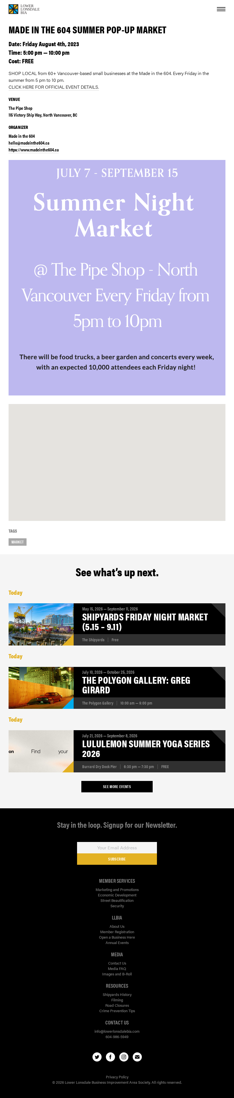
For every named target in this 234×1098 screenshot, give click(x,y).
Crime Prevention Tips (117, 1010)
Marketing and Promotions (117, 889)
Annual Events (117, 942)
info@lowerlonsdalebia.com (117, 1031)
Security (117, 905)
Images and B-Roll (117, 974)
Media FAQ (117, 968)
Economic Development (117, 895)
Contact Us (117, 963)
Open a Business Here (117, 937)
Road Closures (117, 1005)
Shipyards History (117, 994)
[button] (117, 456)
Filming (117, 999)
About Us (117, 926)
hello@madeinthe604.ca (29, 142)
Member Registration (117, 931)
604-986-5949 (117, 1036)
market (17, 542)
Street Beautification (117, 900)
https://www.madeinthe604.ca (34, 149)
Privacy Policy (117, 1076)
